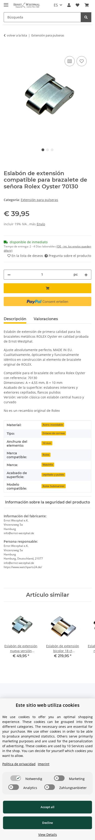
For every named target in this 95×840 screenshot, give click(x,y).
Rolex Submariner (54, 486)
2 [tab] (47, 149)
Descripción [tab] (15, 319)
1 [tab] (43, 149)
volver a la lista (17, 35)
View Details (47, 834)
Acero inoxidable (53, 424)
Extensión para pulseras (39, 200)
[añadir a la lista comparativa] (70, 61)
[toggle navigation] (6, 3)
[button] (69, 5)
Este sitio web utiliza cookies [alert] (48, 705)
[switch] (15, 778)
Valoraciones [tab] (46, 319)
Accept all (47, 807)
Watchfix (48, 464)
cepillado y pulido (53, 474)
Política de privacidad (19, 764)
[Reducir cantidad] (9, 274)
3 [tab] (52, 149)
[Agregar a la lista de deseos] (82, 61)
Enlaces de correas (54, 433)
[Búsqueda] (86, 17)
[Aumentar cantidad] (86, 274)
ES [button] (56, 5)
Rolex (46, 454)
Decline (47, 823)
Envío (41, 224)
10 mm (47, 443)
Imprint (43, 764)
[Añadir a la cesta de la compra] (7, 49)
